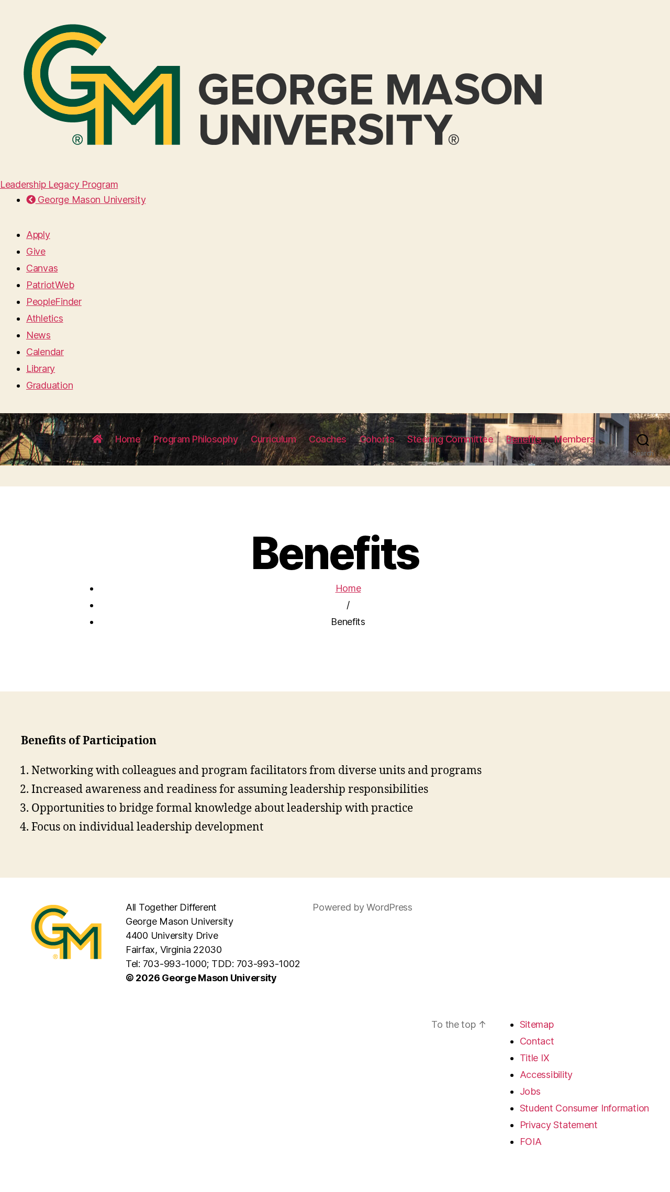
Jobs (530, 1091)
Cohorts (377, 439)
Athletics (44, 318)
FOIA (531, 1141)
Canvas (42, 268)
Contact (537, 1041)
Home (127, 439)
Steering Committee (450, 439)
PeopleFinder (54, 301)
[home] (97, 439)
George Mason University (91, 199)
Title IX (535, 1057)
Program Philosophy (195, 439)
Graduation (49, 385)
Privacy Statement (559, 1124)
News (38, 335)
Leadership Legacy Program (59, 184)
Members (574, 439)
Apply (38, 234)
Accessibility (546, 1074)
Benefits (523, 439)
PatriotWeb (50, 284)
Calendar (45, 351)
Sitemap (537, 1024)
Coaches (328, 439)
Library (40, 368)
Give (36, 251)
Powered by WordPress (362, 907)
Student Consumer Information (584, 1108)
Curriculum (273, 439)
